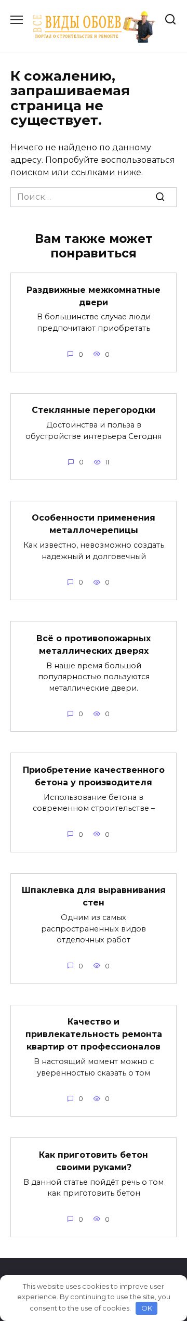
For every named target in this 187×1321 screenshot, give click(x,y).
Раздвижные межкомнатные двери (93, 295)
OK (146, 1308)
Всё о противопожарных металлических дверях (93, 644)
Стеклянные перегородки (93, 410)
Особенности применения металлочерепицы (93, 524)
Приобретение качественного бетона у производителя (94, 776)
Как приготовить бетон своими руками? (93, 1160)
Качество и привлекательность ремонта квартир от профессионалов (93, 1034)
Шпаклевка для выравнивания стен (94, 896)
